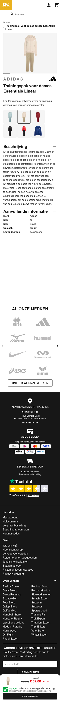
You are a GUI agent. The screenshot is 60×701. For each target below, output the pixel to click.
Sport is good (39, 610)
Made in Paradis (12, 626)
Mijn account (10, 517)
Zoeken (19, 14)
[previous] (2, 346)
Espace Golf (10, 598)
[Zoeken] (12, 14)
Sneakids (36, 606)
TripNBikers (38, 626)
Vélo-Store (37, 630)
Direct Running (11, 594)
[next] (57, 346)
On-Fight (8, 634)
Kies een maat (30, 696)
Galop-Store (10, 606)
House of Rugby (12, 618)
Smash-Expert (39, 598)
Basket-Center (11, 586)
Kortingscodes (11, 533)
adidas (13, 79)
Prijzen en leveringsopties (18, 569)
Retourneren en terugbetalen (20, 557)
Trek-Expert (38, 618)
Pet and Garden (40, 590)
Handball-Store (12, 614)
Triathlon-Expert (40, 622)
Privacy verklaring (13, 573)
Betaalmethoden (12, 565)
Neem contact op (30, 411)
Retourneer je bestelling (30, 474)
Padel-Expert (10, 638)
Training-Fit (38, 614)
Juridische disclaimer (15, 561)
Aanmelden (30, 672)
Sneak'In (36, 602)
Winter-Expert (39, 634)
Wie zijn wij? (10, 545)
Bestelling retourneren (16, 529)
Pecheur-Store (39, 586)
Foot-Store (9, 602)
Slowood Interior (41, 594)
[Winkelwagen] (56, 5)
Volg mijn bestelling (14, 525)
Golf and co (9, 610)
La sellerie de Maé (13, 622)
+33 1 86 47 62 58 (30, 422)
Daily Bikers (10, 590)
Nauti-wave (9, 630)
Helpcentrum (10, 521)
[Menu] (4, 14)
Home (6, 22)
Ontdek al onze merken (30, 383)
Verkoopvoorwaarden (15, 553)
